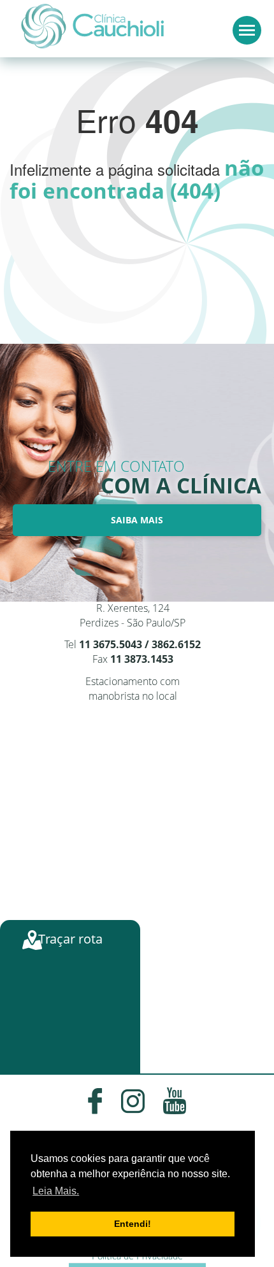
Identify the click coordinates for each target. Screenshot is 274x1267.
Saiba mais (137, 520)
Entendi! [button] (132, 1224)
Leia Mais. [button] (55, 1191)
